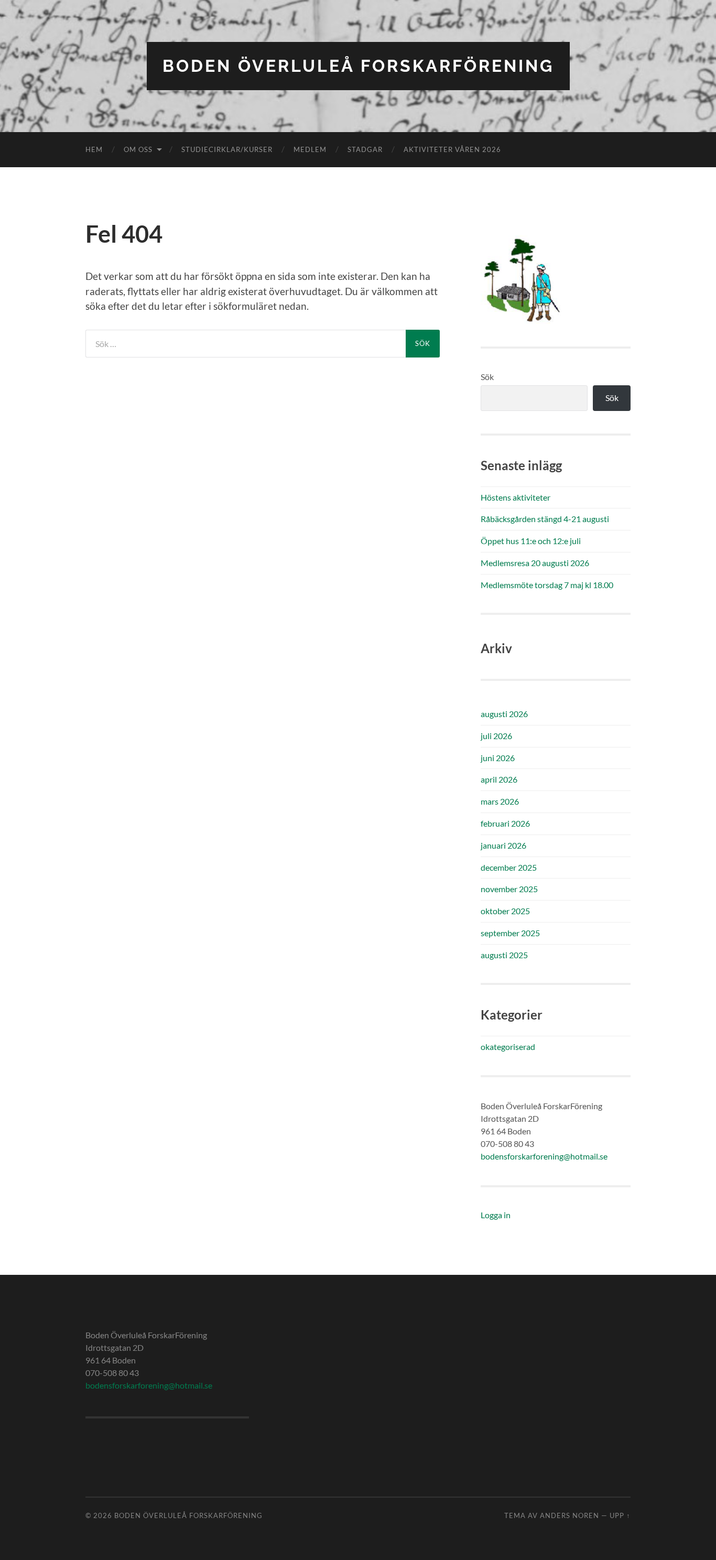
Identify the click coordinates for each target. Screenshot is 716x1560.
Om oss (138, 149)
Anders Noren (569, 1515)
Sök (487, 377)
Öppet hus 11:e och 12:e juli (531, 541)
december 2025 (509, 867)
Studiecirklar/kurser (227, 149)
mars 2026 (500, 801)
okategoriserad (508, 1047)
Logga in (496, 1215)
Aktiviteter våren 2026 (452, 149)
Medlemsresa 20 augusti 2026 (535, 563)
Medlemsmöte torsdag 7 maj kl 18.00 (547, 585)
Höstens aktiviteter (515, 497)
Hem (94, 149)
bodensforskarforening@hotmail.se (544, 1156)
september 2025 (510, 933)
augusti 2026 (504, 714)
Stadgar (365, 149)
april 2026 (499, 779)
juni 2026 (498, 758)
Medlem (310, 149)
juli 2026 (496, 736)
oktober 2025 (505, 911)
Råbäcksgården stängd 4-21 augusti (545, 519)
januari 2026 (503, 845)
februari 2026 (505, 823)
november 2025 (509, 889)
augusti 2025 (504, 955)
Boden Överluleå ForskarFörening (358, 65)
